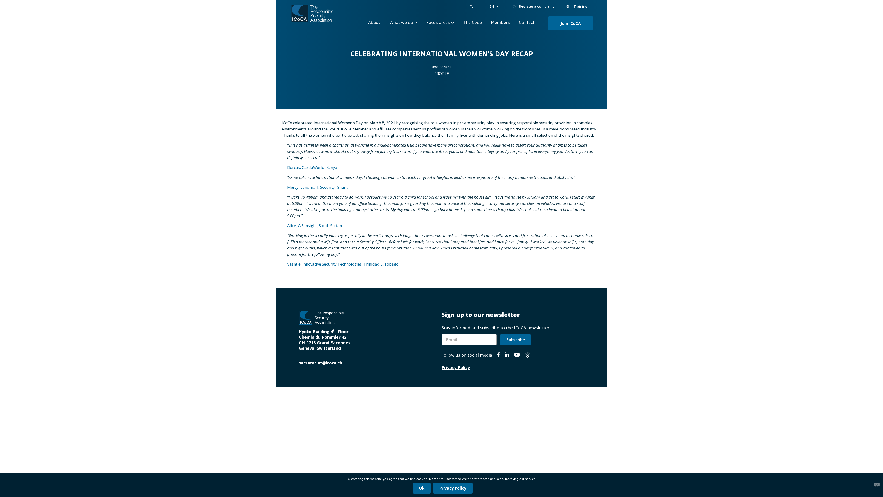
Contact (527, 22)
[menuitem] (494, 6)
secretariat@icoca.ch (320, 363)
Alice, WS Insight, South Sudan (314, 225)
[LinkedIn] (507, 355)
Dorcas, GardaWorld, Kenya (312, 167)
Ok (421, 488)
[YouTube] (517, 355)
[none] (494, 6)
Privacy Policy (456, 367)
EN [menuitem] (492, 6)
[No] (877, 484)
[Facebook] (498, 355)
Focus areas (438, 22)
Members (500, 22)
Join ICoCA (571, 23)
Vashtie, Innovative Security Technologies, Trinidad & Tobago (342, 264)
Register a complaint (536, 6)
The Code (472, 22)
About (374, 22)
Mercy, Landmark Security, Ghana (318, 187)
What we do (401, 22)
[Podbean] (527, 355)
